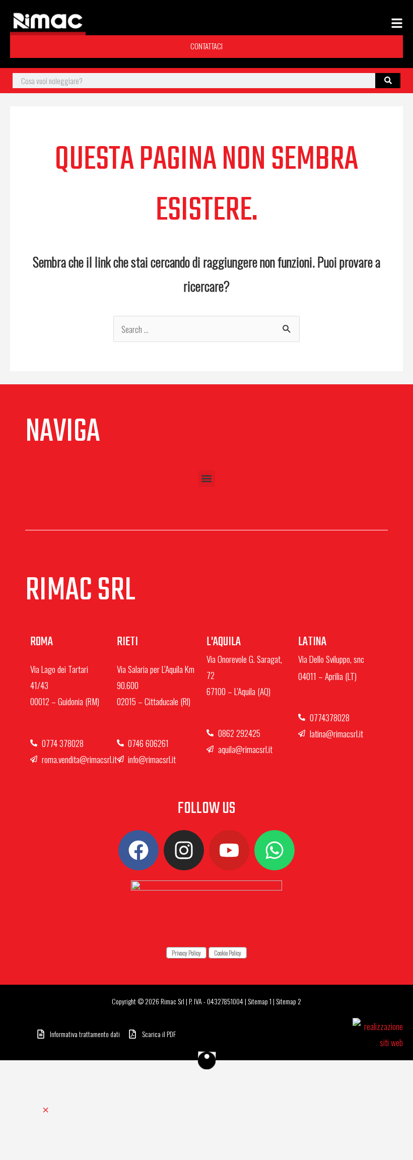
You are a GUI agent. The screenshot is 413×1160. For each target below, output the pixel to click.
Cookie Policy (227, 952)
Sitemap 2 (288, 1001)
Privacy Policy (186, 952)
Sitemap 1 (259, 1001)
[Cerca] (387, 80)
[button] (206, 478)
